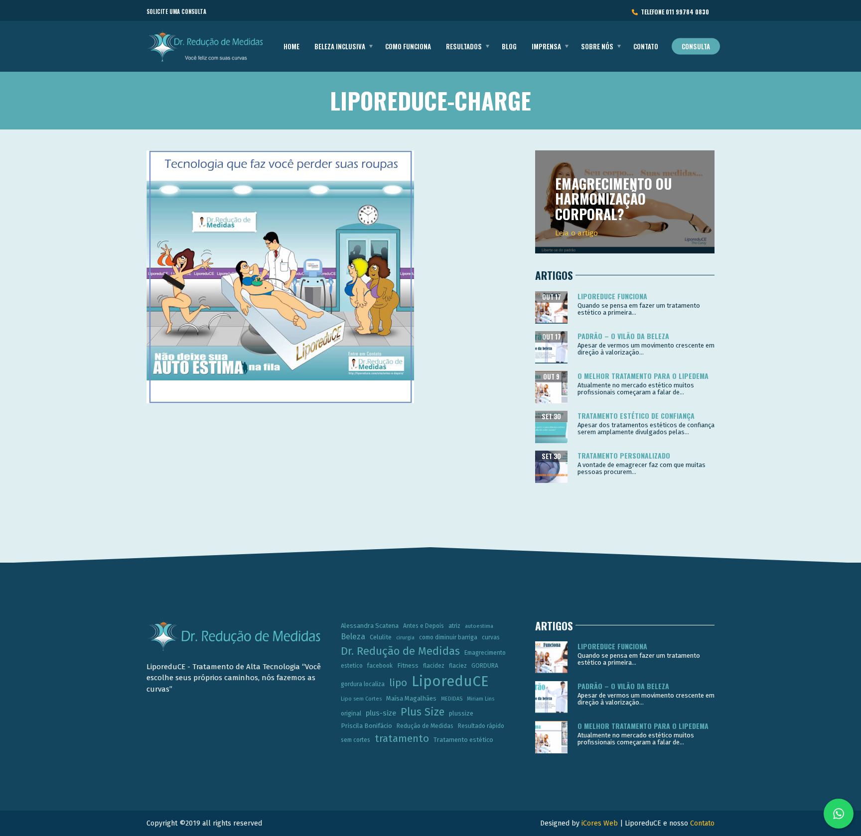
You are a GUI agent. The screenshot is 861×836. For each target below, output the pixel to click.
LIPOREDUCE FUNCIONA (612, 296)
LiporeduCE (450, 681)
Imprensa (546, 46)
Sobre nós (597, 46)
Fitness (408, 665)
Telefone (673, 11)
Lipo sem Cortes (361, 699)
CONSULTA (696, 46)
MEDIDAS (451, 699)
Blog (509, 46)
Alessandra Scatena (370, 625)
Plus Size (422, 712)
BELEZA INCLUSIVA (339, 46)
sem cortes (355, 739)
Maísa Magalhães (411, 698)
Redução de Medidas (425, 725)
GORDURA (484, 665)
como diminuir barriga (448, 637)
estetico (352, 665)
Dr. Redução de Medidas (400, 651)
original (351, 713)
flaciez (458, 665)
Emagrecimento (485, 652)
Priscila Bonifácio (366, 725)
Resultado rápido (481, 725)
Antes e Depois (423, 625)
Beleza (353, 636)
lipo (398, 683)
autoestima (479, 626)
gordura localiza (363, 684)
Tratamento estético (463, 739)
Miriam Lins (480, 699)
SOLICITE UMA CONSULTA (176, 11)
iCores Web (599, 823)
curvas (491, 637)
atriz (454, 625)
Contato (645, 46)
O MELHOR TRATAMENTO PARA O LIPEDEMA (643, 375)
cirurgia (405, 637)
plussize (461, 713)
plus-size (381, 713)
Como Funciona (408, 46)
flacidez (433, 665)
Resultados (464, 46)
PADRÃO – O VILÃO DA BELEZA (623, 336)
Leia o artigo (576, 233)
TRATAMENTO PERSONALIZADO (623, 455)
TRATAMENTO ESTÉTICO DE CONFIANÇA (636, 415)
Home (291, 46)
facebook (380, 665)
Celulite (381, 637)
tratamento (402, 738)
